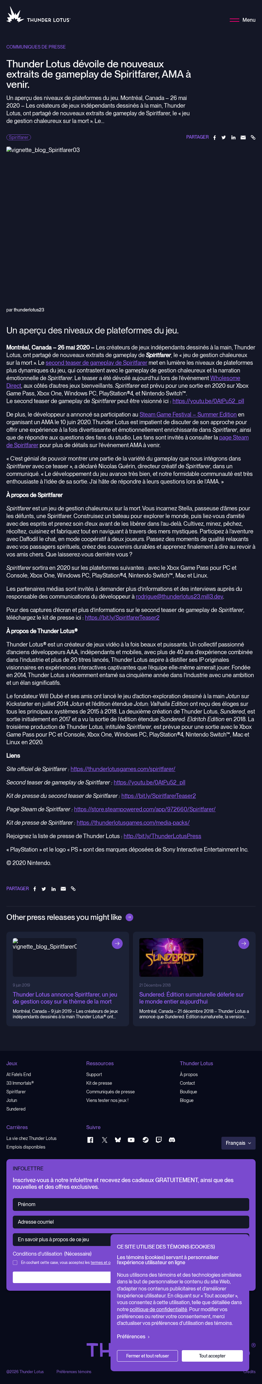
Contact (187, 1083)
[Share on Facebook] (214, 137)
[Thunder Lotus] (38, 14)
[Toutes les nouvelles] (129, 917)
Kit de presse (99, 1083)
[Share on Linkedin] (233, 137)
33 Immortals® (20, 1083)
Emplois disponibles (25, 1147)
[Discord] (172, 1140)
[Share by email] (243, 137)
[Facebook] (90, 1140)
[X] (105, 1140)
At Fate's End (18, 1074)
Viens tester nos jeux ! (107, 1100)
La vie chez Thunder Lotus (31, 1138)
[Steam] (146, 1140)
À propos (189, 1074)
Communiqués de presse (110, 1091)
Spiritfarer (16, 1091)
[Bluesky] (118, 1140)
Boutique (188, 1091)
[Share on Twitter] (224, 137)
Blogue (187, 1100)
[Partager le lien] (253, 137)
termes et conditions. (108, 1262)
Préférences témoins (74, 1372)
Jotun (11, 1100)
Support (94, 1074)
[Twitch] (159, 1140)
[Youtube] (131, 1140)
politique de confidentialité (158, 1309)
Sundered (16, 1109)
